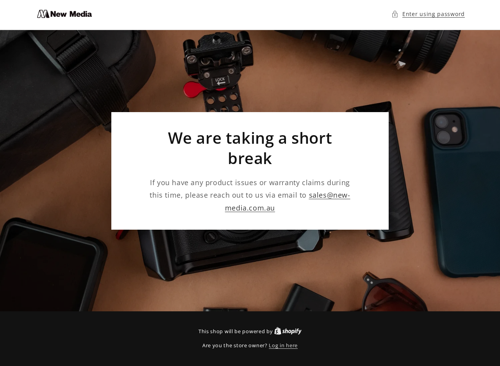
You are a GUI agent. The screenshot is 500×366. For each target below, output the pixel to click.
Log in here (283, 345)
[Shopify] (288, 331)
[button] (428, 14)
